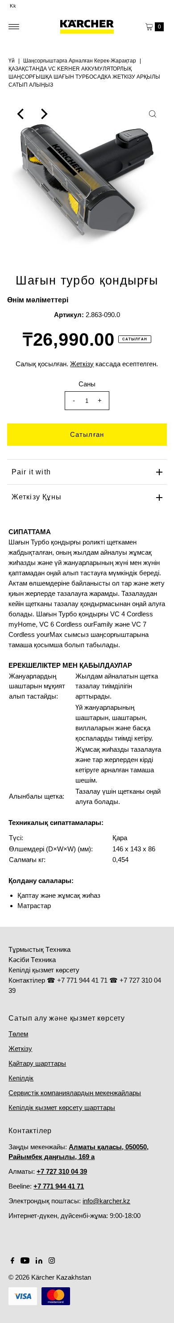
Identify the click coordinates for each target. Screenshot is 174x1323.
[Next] (43, 114)
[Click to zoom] (152, 114)
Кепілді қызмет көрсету (43, 970)
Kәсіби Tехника (32, 959)
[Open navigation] (14, 27)
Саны (87, 384)
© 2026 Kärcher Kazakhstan (49, 1277)
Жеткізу (20, 1048)
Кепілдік (20, 1078)
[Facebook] (12, 1261)
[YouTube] (25, 1261)
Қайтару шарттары (37, 1063)
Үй (11, 61)
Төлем (18, 1034)
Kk (13, 5)
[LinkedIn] (39, 1261)
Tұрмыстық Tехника (39, 949)
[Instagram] (52, 1261)
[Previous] (21, 114)
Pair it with (31, 472)
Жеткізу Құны (37, 497)
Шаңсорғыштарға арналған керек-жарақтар (79, 61)
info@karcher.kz (106, 1201)
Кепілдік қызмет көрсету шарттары (61, 1107)
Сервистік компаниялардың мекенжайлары (74, 1093)
